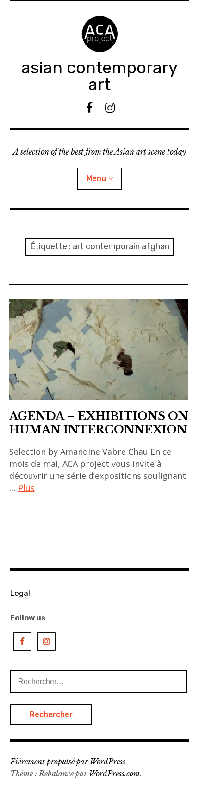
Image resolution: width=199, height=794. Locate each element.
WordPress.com (114, 773)
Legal (20, 593)
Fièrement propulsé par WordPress (67, 761)
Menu (96, 178)
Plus (26, 487)
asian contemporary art (99, 76)
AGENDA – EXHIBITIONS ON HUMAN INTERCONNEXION (98, 422)
